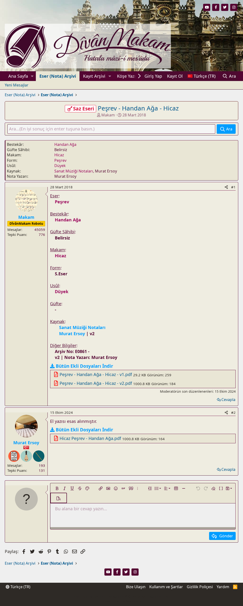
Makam (108, 115)
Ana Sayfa (18, 76)
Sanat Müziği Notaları (73, 171)
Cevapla (228, 399)
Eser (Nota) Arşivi (57, 76)
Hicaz (59, 154)
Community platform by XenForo (121, 596)
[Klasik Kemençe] (26, 456)
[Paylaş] (226, 187)
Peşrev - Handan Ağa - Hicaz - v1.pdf (96, 374)
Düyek (60, 165)
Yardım (223, 586)
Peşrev (60, 160)
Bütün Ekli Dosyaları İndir (84, 366)
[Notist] (14, 456)
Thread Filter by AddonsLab (122, 601)
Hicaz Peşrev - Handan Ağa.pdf (90, 438)
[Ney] (38, 456)
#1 (233, 187)
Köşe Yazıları (129, 76)
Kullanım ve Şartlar (166, 586)
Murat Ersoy (26, 442)
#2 (233, 412)
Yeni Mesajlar (16, 85)
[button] (32, 76)
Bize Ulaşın (135, 586)
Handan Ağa (65, 144)
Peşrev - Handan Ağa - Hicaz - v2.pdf (96, 383)
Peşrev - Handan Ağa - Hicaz (138, 108)
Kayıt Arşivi (94, 76)
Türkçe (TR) (19, 586)
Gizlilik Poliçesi (200, 586)
